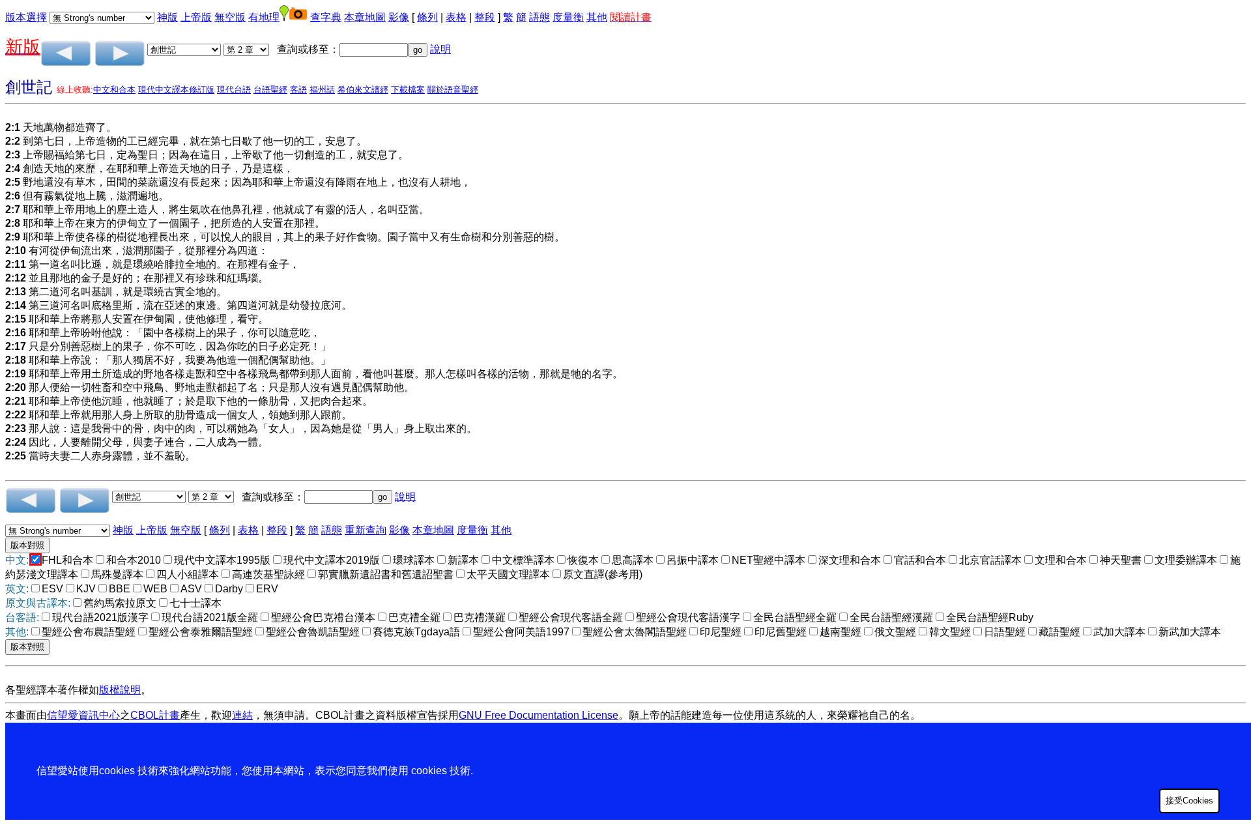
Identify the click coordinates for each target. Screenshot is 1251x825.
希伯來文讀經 (363, 89)
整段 (484, 17)
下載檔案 (408, 89)
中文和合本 (114, 89)
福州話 (322, 89)
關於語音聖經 (452, 89)
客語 (298, 89)
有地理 (264, 17)
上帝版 (196, 17)
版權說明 (120, 689)
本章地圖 (365, 17)
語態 (539, 17)
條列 (427, 17)
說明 (440, 49)
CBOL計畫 (155, 715)
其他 (596, 17)
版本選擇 (26, 17)
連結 (242, 715)
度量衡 (568, 17)
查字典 (325, 17)
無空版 (230, 17)
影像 (398, 17)
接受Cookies (1189, 800)
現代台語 (234, 89)
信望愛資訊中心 (83, 715)
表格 (456, 17)
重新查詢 (365, 530)
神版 (167, 17)
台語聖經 (270, 89)
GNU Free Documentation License (538, 715)
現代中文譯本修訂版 (176, 89)
